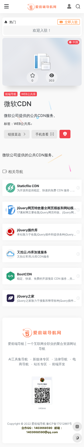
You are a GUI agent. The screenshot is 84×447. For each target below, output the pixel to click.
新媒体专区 (41, 359)
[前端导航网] (42, 7)
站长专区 (40, 364)
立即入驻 (71, 22)
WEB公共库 (28, 94)
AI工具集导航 (18, 359)
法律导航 (60, 359)
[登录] (69, 7)
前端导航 (10, 94)
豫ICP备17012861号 (59, 423)
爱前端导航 (39, 423)
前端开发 (58, 364)
